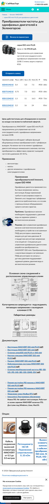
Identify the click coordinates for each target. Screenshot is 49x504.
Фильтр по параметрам (19, 37)
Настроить (27, 498)
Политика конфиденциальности (15, 475)
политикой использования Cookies (16, 488)
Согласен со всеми (11, 498)
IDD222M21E (7, 105)
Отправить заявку (13, 73)
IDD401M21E (7, 85)
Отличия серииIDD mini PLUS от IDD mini (24, 353)
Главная (4, 14)
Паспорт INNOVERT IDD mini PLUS (21, 361)
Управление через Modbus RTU (20, 394)
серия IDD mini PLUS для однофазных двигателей (21, 17)
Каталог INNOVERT (16, 14)
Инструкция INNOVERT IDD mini (20, 350)
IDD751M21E (7, 92)
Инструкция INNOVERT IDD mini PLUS (23, 347)
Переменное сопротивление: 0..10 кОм (25, 453)
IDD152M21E (7, 99)
